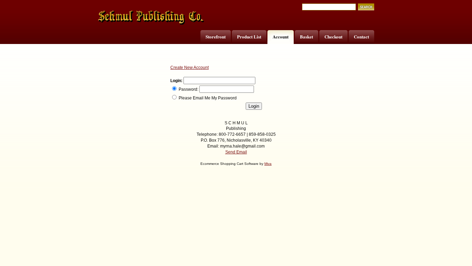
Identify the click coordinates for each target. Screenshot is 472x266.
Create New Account (189, 67)
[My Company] (151, 17)
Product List (249, 36)
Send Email (236, 152)
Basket (306, 36)
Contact (361, 36)
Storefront (216, 36)
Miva (268, 164)
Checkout (333, 36)
